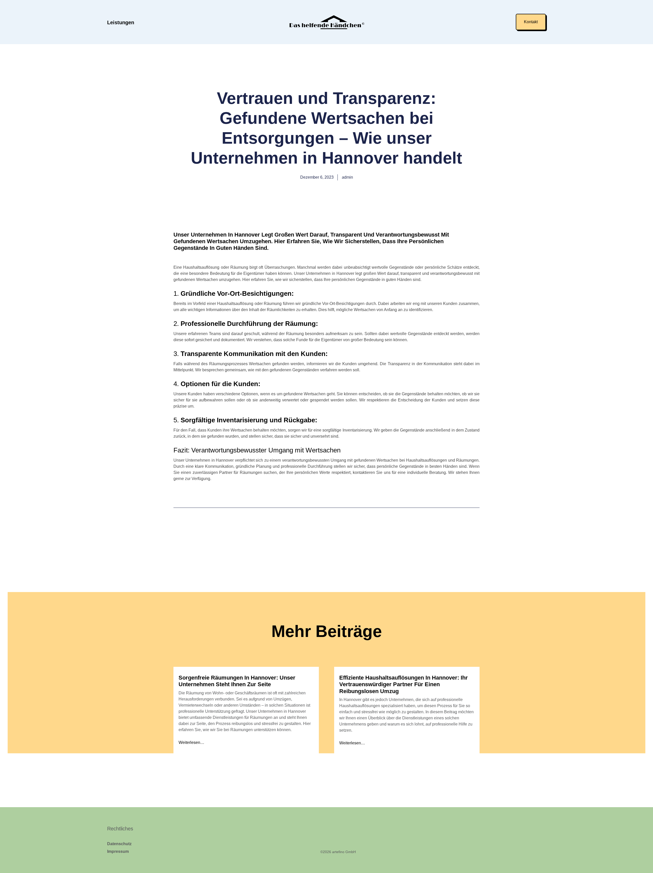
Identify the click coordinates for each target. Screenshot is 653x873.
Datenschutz (119, 844)
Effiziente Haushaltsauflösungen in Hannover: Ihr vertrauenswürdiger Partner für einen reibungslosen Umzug (403, 684)
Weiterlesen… (191, 742)
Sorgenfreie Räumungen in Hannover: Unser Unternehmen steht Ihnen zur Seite (237, 680)
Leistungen (120, 22)
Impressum (118, 851)
